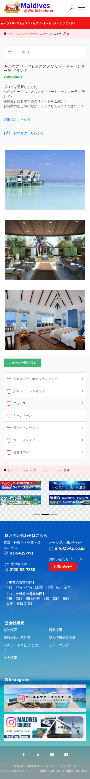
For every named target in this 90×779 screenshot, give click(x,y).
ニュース (45, 33)
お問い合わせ (63, 566)
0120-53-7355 (22, 569)
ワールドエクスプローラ (21, 33)
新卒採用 (55, 630)
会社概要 (10, 630)
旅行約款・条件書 (17, 637)
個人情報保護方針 (62, 637)
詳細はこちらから (17, 119)
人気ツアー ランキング (29, 391)
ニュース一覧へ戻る (22, 363)
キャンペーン (22, 415)
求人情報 (10, 657)
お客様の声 (21, 452)
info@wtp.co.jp (70, 548)
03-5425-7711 (22, 553)
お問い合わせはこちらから (24, 133)
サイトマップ (59, 645)
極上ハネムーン (24, 428)
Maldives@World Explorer (32, 7)
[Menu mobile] (81, 8)
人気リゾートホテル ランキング (35, 379)
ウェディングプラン (27, 440)
